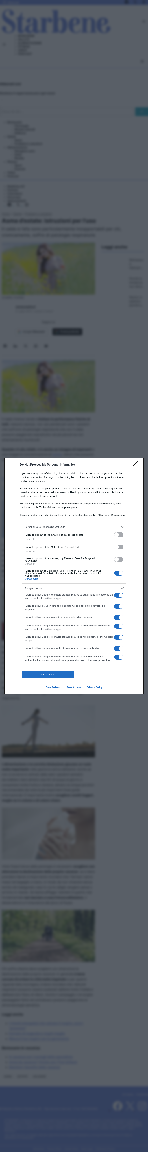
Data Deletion (53, 687)
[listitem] (74, 527)
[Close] (136, 464)
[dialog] (74, 576)
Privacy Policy (94, 687)
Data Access (74, 687)
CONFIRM (48, 674)
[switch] (118, 534)
